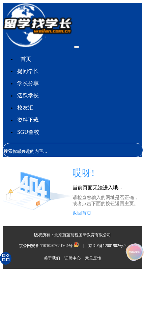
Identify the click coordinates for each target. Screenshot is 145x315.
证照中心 (73, 258)
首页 (26, 59)
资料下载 (28, 120)
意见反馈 (93, 258)
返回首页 (81, 213)
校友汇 (25, 108)
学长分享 (28, 83)
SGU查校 (28, 132)
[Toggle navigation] (76, 47)
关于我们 (52, 258)
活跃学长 (28, 95)
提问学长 (28, 71)
